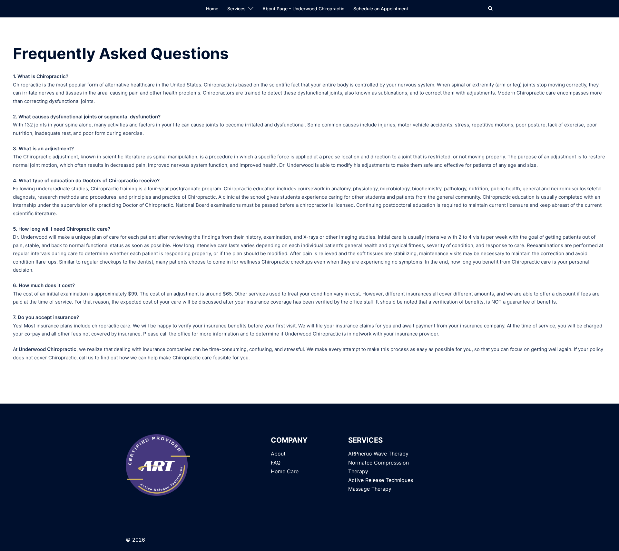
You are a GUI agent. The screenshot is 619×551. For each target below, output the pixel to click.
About (278, 453)
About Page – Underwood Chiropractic (303, 8)
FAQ (275, 462)
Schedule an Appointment (380, 8)
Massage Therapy (369, 489)
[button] (490, 8)
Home (212, 8)
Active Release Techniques (380, 480)
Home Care (285, 471)
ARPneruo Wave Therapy (378, 453)
